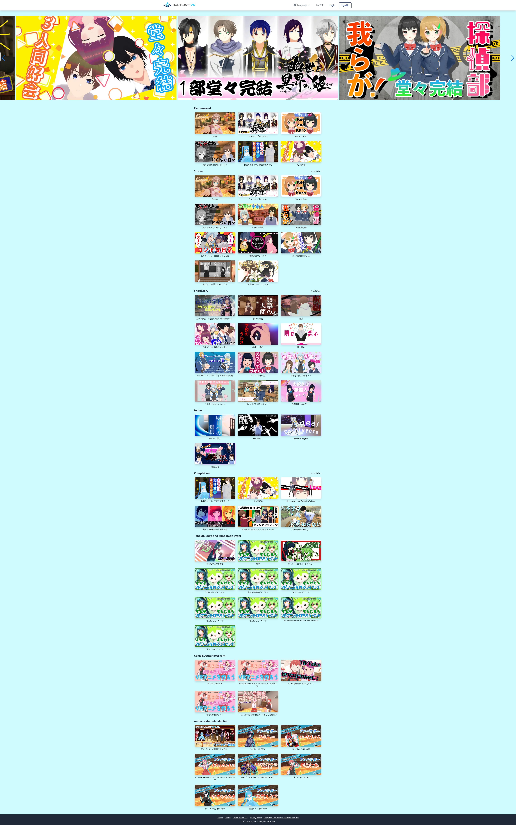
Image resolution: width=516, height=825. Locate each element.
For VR (319, 5)
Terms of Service (240, 817)
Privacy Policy (256, 817)
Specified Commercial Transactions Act (281, 817)
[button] (215, 123)
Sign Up (345, 5)
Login (332, 5)
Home (220, 817)
